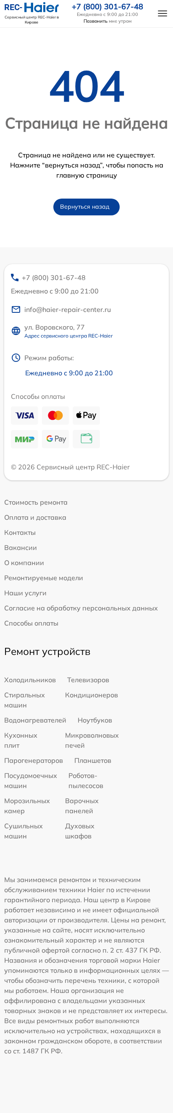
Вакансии (20, 547)
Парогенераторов (33, 760)
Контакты (20, 532)
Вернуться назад (85, 206)
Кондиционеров (91, 695)
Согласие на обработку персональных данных (81, 608)
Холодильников (30, 680)
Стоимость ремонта (36, 502)
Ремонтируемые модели (43, 578)
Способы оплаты (31, 623)
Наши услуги (25, 593)
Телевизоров (88, 680)
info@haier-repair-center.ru (67, 309)
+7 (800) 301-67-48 (107, 6)
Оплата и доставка (35, 517)
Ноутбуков (95, 720)
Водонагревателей (35, 720)
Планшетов (92, 760)
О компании (24, 562)
